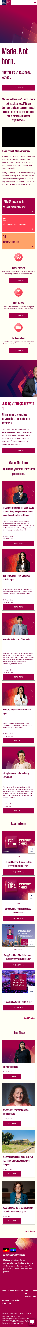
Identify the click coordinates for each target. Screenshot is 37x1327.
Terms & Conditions (25, 1313)
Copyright (5, 1313)
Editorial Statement (15, 1316)
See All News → (30, 1231)
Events (11, 1291)
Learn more (18, 280)
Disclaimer (5, 1316)
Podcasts (19, 1291)
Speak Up (5, 1300)
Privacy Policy (14, 1313)
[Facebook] (5, 1303)
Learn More (18, 88)
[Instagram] (7, 1303)
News (4, 1291)
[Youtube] (10, 1303)
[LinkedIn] (2, 1303)
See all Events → (29, 1018)
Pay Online (15, 1300)
